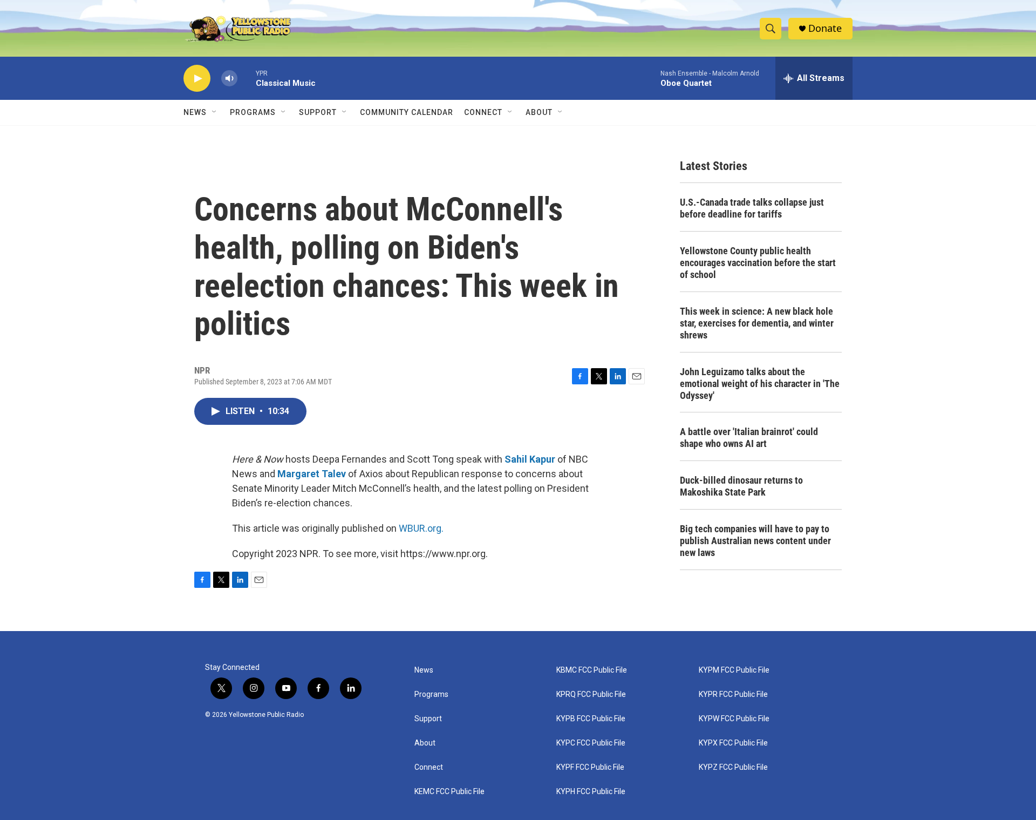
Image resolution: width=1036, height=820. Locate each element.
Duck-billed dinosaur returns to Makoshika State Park (741, 486)
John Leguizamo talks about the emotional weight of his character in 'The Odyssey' (760, 383)
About (424, 743)
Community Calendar (406, 112)
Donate (825, 28)
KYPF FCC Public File (590, 767)
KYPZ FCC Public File (733, 767)
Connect (483, 112)
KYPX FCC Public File (733, 743)
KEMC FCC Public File (449, 792)
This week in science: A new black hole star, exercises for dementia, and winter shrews (757, 323)
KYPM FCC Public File (734, 670)
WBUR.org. (421, 528)
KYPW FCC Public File (734, 719)
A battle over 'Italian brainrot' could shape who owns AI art (749, 437)
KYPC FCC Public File (590, 743)
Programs (253, 112)
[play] (197, 78)
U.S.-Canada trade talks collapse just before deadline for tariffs (752, 208)
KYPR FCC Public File (733, 694)
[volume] (229, 78)
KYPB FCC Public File (590, 719)
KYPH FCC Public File (590, 792)
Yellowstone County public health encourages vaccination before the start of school (758, 262)
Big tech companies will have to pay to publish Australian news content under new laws (755, 540)
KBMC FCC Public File (591, 670)
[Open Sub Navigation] (214, 112)
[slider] (246, 78)
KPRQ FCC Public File (591, 694)
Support (318, 112)
